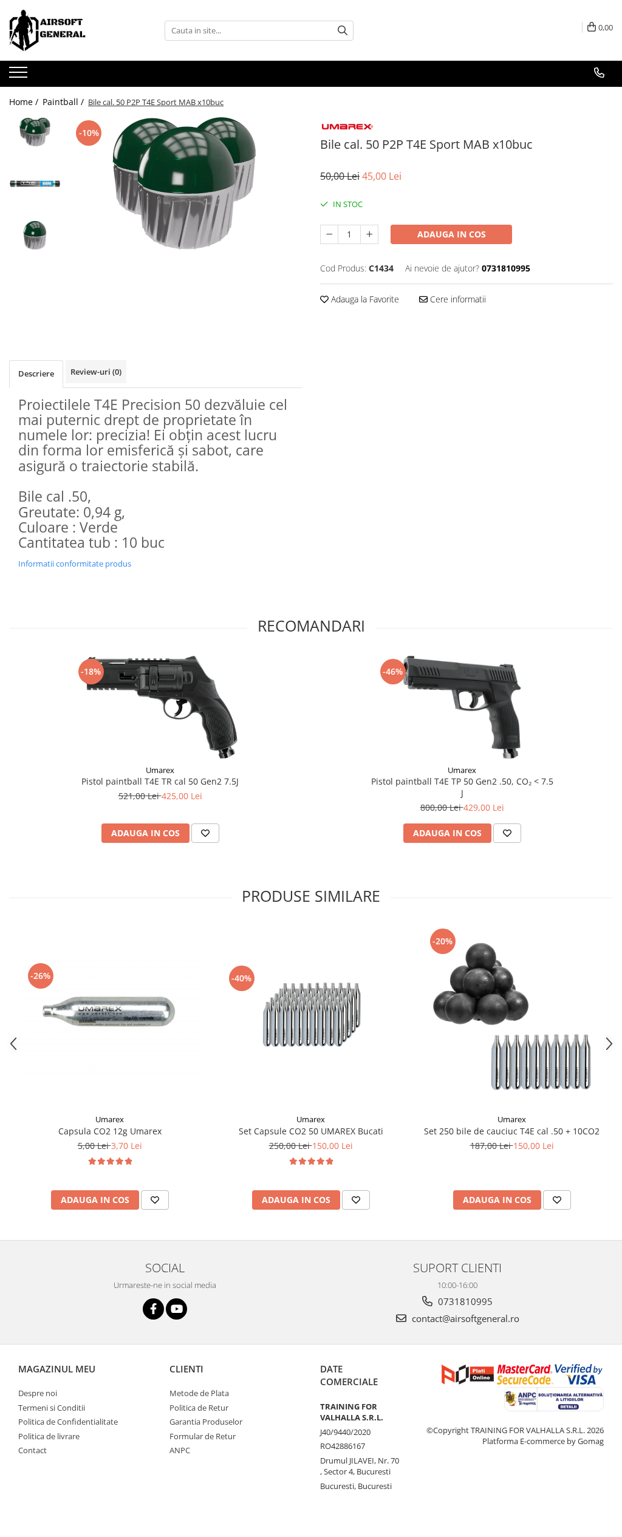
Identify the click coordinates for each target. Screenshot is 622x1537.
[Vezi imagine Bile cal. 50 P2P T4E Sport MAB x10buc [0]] (35, 132)
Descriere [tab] (36, 373)
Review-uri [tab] (95, 371)
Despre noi (37, 1393)
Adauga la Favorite (364, 299)
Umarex (160, 770)
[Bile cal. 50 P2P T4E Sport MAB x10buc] (184, 183)
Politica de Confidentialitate (68, 1421)
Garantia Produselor (205, 1421)
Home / (25, 101)
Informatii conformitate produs (74, 563)
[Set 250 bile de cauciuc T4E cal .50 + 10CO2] (512, 1016)
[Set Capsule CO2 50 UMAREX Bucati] (311, 1017)
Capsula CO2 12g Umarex (110, 1131)
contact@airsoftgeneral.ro (464, 1318)
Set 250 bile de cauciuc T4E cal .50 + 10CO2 (512, 1131)
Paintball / (64, 101)
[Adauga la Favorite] (205, 833)
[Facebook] (153, 1309)
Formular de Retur (202, 1436)
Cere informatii (457, 299)
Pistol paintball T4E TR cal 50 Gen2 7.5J (160, 781)
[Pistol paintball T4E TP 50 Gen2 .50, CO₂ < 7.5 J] (462, 707)
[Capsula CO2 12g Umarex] (110, 1017)
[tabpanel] (184, 183)
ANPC (179, 1450)
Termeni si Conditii (51, 1407)
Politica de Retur (198, 1407)
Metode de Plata (199, 1393)
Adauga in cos (451, 234)
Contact (32, 1450)
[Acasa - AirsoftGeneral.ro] (70, 30)
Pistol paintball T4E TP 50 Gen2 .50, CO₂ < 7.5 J (462, 787)
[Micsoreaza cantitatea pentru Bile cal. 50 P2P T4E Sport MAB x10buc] (329, 234)
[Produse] (19, 76)
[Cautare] (343, 31)
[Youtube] (176, 1309)
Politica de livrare (49, 1436)
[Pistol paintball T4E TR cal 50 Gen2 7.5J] (160, 707)
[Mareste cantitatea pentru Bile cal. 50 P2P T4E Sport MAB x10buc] (369, 234)
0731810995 (464, 1301)
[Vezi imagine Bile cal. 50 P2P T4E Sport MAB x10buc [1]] (35, 183)
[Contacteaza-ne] (599, 73)
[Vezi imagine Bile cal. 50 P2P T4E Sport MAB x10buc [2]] (35, 235)
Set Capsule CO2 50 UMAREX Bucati (311, 1131)
